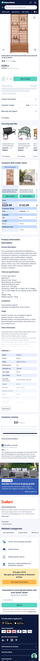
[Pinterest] (16, 640)
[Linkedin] (2, 640)
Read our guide (30, 491)
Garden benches (7, 524)
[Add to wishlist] (35, 50)
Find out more (32, 611)
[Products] (2, 7)
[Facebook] (7, 640)
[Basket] (35, 2)
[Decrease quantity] (3, 79)
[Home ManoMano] (14, 2)
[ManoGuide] (34, 656)
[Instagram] (11, 640)
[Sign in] (31, 2)
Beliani (7, 118)
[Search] (6, 7)
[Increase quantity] (11, 79)
